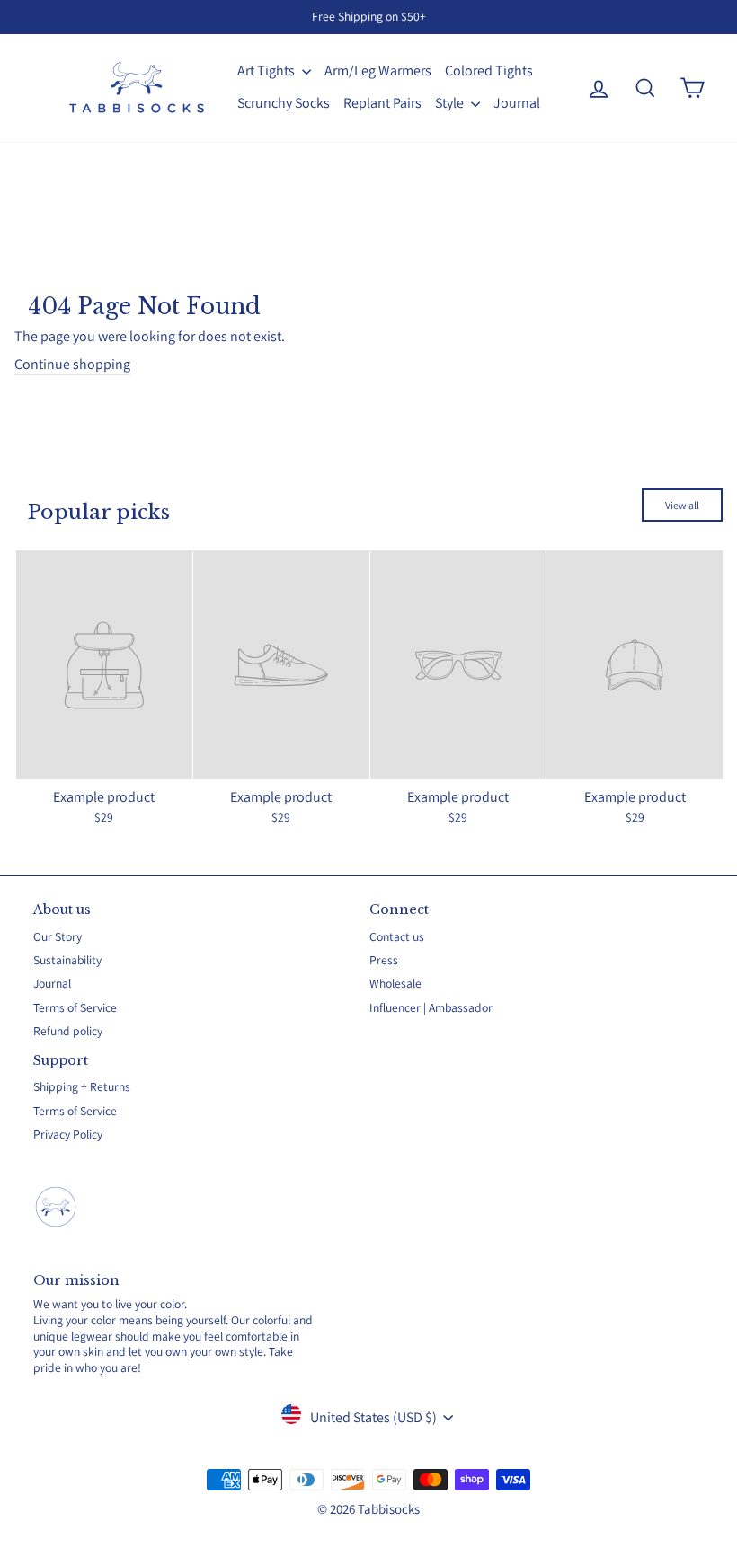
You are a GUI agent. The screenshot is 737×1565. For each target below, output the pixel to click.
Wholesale (395, 983)
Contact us (396, 936)
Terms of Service (75, 1007)
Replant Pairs (382, 102)
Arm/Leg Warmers (377, 70)
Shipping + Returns (81, 1086)
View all (682, 505)
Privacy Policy (67, 1134)
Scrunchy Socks (283, 102)
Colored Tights (489, 70)
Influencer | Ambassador (431, 1007)
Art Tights (267, 70)
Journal (516, 102)
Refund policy (67, 1031)
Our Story (57, 936)
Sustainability (67, 960)
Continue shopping (72, 365)
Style (450, 102)
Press (383, 960)
